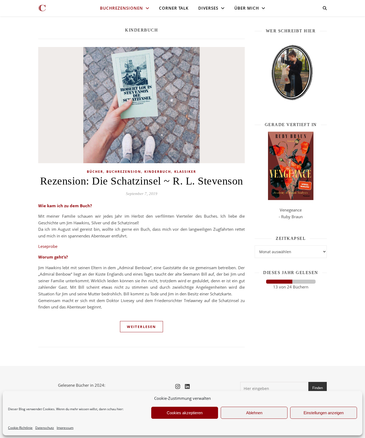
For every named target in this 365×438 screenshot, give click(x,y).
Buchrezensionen (121, 8)
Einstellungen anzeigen (324, 412)
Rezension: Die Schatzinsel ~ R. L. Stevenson (141, 181)
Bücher (95, 171)
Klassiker (185, 171)
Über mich (246, 8)
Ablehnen (254, 412)
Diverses (208, 8)
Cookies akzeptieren (185, 412)
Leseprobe (47, 246)
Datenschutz (44, 427)
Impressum (65, 427)
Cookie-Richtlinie (20, 427)
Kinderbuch (157, 171)
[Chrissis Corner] (42, 8)
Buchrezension (123, 171)
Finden (317, 388)
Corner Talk (174, 8)
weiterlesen (141, 326)
